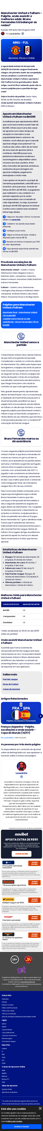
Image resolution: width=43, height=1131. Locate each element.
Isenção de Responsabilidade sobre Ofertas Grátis (19, 1017)
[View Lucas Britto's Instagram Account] (22, 33)
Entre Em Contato (7, 1005)
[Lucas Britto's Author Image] (21, 766)
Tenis (3, 1057)
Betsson (4, 1076)
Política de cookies (8, 1011)
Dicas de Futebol (10, 684)
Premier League (7, 1038)
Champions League (8, 1041)
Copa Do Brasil (7, 1030)
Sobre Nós (5, 999)
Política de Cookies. (14, 1121)
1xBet (3, 1070)
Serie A (4, 1024)
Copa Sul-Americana (9, 1036)
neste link (16, 219)
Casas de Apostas (11, 689)
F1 (2, 1051)
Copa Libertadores (8, 1033)
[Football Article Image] (21, 713)
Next (40, 716)
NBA (3, 1054)
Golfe (3, 1063)
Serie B (4, 1027)
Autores (4, 1002)
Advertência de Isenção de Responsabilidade (25, 828)
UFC (3, 1060)
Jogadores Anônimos (27, 982)
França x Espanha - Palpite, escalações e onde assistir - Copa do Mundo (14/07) (18, 729)
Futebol (4, 1049)
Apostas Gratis (7, 1089)
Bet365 (4, 1073)
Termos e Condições (9, 1014)
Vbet (3, 1082)
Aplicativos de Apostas (9, 1092)
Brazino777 (5, 1079)
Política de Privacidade (9, 1008)
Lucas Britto (14, 33)
